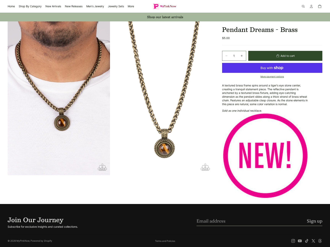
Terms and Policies (165, 241)
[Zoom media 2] (162, 98)
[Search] (303, 6)
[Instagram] (293, 241)
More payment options (272, 76)
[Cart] (319, 6)
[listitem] (131, 6)
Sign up (314, 221)
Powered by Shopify (41, 240)
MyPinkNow (22, 240)
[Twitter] (313, 241)
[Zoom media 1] (59, 98)
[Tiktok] (306, 241)
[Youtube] (300, 241)
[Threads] (320, 241)
